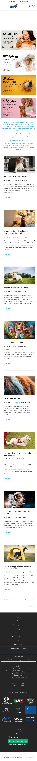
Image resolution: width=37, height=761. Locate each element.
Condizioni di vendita (18, 636)
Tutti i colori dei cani (12, 398)
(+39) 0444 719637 (19, 673)
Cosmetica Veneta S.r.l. (19, 669)
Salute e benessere (16, 572)
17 (28, 602)
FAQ (18, 640)
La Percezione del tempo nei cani (16, 342)
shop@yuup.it (19, 675)
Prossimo (31, 606)
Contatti (18, 633)
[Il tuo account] (29, 6)
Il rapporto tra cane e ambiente (16, 287)
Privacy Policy (18, 644)
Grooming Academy (18, 625)
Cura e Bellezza (15, 402)
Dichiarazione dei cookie (18, 648)
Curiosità (13, 180)
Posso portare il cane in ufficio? (16, 176)
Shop (18, 621)
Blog (18, 629)
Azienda (18, 617)
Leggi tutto (7, 197)
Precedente (7, 599)
